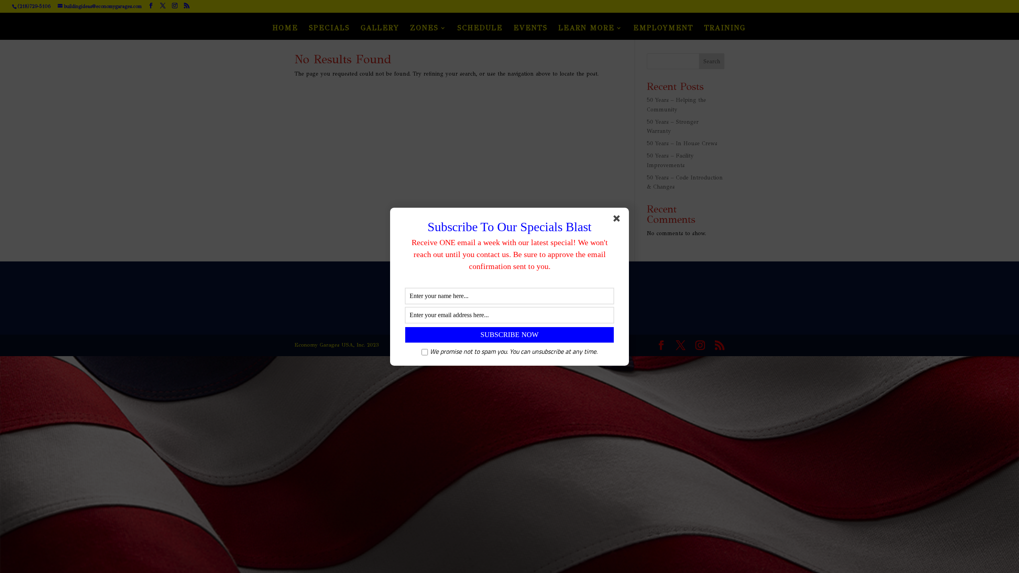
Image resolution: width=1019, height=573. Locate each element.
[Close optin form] (618, 220)
